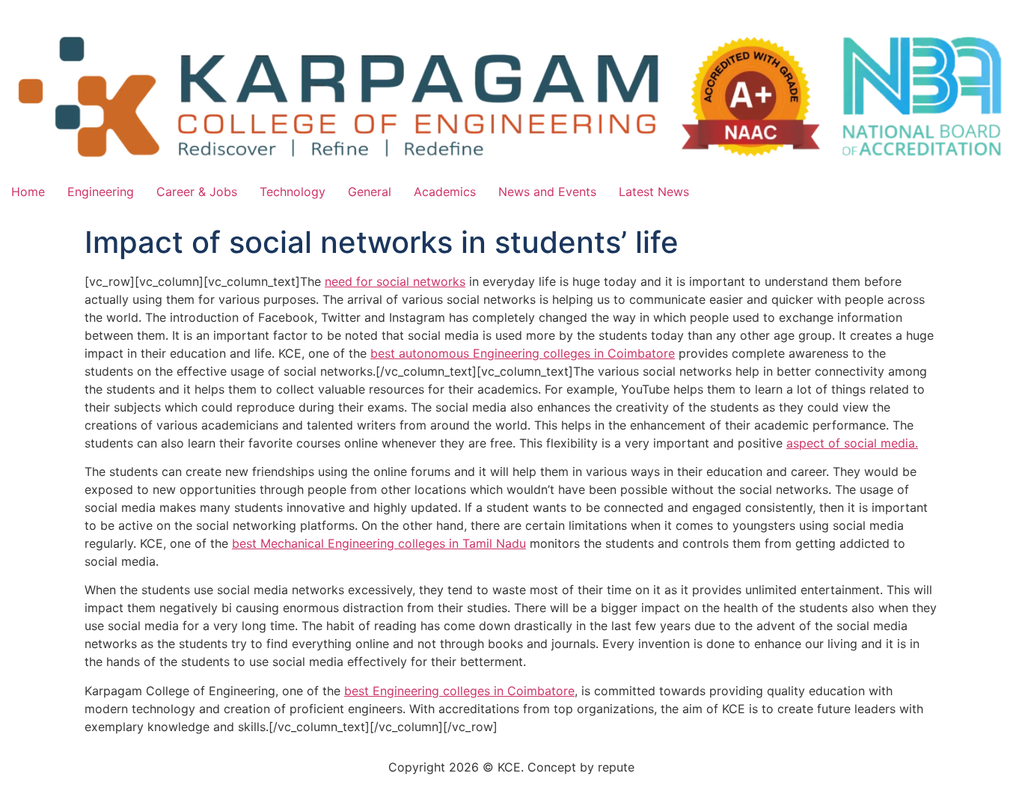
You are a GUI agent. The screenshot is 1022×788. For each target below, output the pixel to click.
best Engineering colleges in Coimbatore (459, 690)
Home (28, 191)
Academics (445, 191)
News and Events (547, 191)
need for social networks (395, 281)
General (369, 191)
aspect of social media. (852, 443)
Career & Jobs (196, 191)
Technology (292, 191)
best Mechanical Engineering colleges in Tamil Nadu (379, 543)
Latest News (654, 191)
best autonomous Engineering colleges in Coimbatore (522, 353)
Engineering (100, 191)
